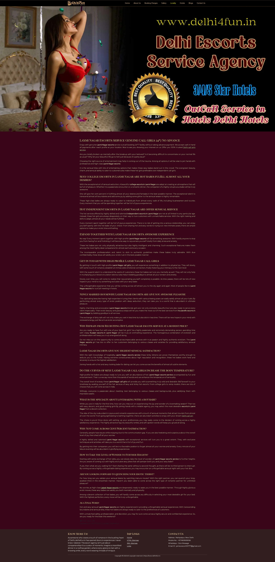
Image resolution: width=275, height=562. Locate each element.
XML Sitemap (132, 543)
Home (127, 3)
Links (129, 546)
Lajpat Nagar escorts (109, 488)
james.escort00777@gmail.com (188, 546)
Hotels (182, 3)
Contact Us (201, 3)
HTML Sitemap (133, 540)
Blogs (191, 3)
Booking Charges (150, 3)
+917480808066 (184, 540)
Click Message (183, 543)
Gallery (163, 3)
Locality (173, 3)
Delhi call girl (187, 416)
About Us (137, 3)
